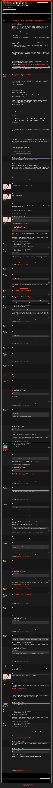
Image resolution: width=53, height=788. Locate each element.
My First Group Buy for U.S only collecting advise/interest (22, 74)
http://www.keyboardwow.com (24, 72)
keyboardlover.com (15, 707)
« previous (47, 17)
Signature (23, 776)
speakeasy (6, 380)
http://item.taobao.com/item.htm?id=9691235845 (35, 88)
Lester (5, 268)
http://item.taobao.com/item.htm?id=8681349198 (19, 688)
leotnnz (5, 215)
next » (50, 17)
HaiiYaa (5, 374)
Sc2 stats (13, 533)
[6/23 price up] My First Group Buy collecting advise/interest (22, 23)
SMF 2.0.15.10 (23, 784)
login (9, 7)
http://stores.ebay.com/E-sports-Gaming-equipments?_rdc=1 (23, 70)
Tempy (5, 519)
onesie (5, 454)
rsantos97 (6, 536)
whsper (5, 243)
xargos (5, 635)
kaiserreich (6, 443)
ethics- (5, 290)
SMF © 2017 (26, 784)
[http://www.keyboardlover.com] (3, 709)
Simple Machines (31, 784)
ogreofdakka (6, 365)
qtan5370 (5, 23)
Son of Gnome (6, 347)
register (12, 7)
